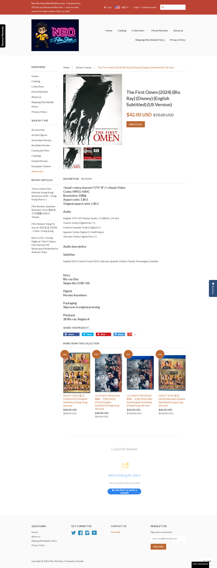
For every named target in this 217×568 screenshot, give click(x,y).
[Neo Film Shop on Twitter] (73, 534)
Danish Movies (39, 160)
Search (34, 532)
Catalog (122, 30)
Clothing (36, 155)
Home (108, 30)
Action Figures (39, 134)
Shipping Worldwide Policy (150, 39)
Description (71, 178)
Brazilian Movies (40, 145)
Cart (109, 7)
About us (178, 30)
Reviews (86, 178)
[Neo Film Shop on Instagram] (87, 534)
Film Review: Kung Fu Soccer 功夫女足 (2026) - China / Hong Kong (44, 227)
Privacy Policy (178, 39)
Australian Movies (41, 140)
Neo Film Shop (57, 561)
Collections (138, 30)
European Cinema (41, 166)
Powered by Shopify (74, 561)
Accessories (38, 129)
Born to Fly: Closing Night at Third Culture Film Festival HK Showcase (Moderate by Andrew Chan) (44, 244)
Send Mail (115, 532)
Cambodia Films (40, 150)
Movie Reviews (159, 30)
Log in (136, 7)
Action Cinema (83, 67)
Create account (148, 7)
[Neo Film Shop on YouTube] (94, 534)
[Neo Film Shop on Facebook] (80, 534)
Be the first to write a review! (124, 491)
